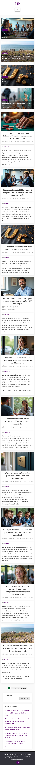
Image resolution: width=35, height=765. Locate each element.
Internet (6, 146)
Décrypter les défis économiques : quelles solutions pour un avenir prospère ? (17, 532)
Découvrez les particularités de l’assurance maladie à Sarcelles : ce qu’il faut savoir (17, 360)
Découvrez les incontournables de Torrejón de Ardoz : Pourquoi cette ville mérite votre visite (17, 57)
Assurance (7, 371)
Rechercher (8, 696)
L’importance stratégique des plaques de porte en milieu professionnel (17, 476)
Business (5, 30)
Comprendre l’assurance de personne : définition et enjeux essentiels (18, 421)
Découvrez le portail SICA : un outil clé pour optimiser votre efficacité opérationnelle (17, 192)
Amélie (17, 141)
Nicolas (17, 307)
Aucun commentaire (27, 142)
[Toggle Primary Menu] (17, 10)
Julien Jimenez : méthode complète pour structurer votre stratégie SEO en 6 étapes (17, 301)
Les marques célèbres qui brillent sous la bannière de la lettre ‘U (17, 80)
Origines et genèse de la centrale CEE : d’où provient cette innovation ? (16, 34)
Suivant (23, 688)
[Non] (33, 758)
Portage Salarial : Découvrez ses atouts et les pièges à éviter (17, 104)
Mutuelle (6, 602)
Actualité (5, 53)
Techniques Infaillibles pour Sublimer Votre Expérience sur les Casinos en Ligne (17, 136)
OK (18, 762)
